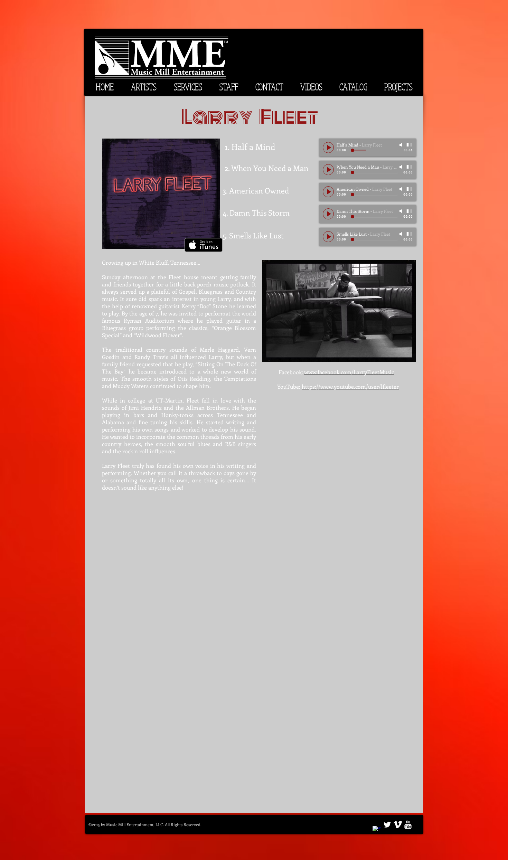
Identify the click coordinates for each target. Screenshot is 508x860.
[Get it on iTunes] (204, 245)
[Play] (328, 147)
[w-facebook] (377, 830)
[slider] (409, 145)
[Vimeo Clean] (397, 824)
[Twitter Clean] (387, 824)
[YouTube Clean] (408, 824)
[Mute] (401, 144)
